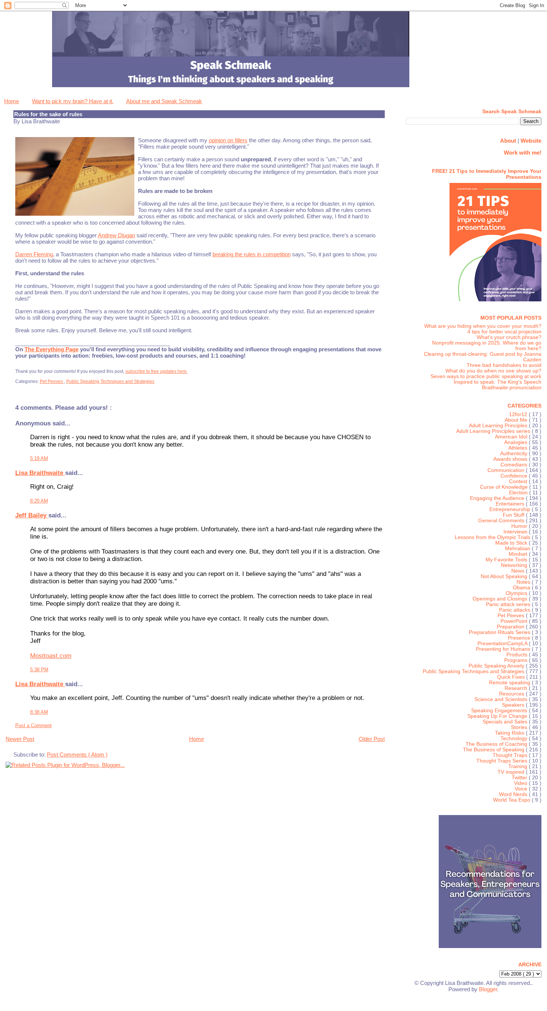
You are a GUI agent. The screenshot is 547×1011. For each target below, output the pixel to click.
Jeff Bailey (31, 515)
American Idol (512, 437)
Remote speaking (510, 682)
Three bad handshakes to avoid (504, 365)
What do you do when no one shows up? (493, 371)
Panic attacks (515, 610)
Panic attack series (509, 604)
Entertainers (511, 504)
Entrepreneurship (510, 509)
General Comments (502, 520)
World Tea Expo (512, 800)
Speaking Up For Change (498, 716)
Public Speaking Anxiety (497, 666)
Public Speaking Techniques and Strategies (110, 381)
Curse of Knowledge (504, 487)
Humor (520, 526)
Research (517, 688)
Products (517, 654)
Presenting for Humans (504, 649)
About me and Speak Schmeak (164, 101)
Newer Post (20, 739)
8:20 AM (39, 501)
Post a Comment (33, 725)
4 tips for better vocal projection (504, 332)
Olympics (517, 593)
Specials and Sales (506, 722)
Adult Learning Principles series (494, 431)
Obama (522, 587)
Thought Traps (511, 755)
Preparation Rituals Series (500, 632)
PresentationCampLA (503, 643)
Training (518, 766)
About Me (517, 420)
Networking (515, 565)
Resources (512, 694)
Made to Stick (512, 543)
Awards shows (511, 459)
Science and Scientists (501, 699)
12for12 (519, 414)
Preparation (511, 627)
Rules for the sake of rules (48, 114)
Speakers (514, 705)
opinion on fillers (228, 140)
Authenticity (514, 453)
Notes (524, 582)
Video (521, 783)
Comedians (514, 465)
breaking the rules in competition (251, 254)
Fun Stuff (514, 515)
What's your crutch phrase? (509, 337)
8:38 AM (39, 712)
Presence (520, 638)
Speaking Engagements (500, 710)
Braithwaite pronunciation (511, 387)
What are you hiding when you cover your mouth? (482, 326)
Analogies (516, 442)
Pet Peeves (52, 381)
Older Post (372, 739)
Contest (519, 481)
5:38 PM (39, 669)
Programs (516, 660)
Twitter (520, 777)
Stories (520, 727)
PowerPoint (514, 621)
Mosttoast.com (50, 655)
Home (11, 101)
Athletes (518, 448)
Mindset (519, 554)
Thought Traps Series (502, 761)
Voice (522, 789)
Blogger (488, 989)
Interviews (516, 532)
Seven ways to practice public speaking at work (486, 376)
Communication (506, 470)
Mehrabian (518, 548)
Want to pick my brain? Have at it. (72, 101)
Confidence (514, 476)
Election (519, 492)
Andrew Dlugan (116, 235)
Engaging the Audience (498, 498)
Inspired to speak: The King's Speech (497, 382)
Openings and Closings (501, 599)
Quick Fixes (511, 677)
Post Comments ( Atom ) (77, 754)
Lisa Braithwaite (40, 472)
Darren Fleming (34, 254)
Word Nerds (514, 794)
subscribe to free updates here (156, 371)
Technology (514, 738)
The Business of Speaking (494, 749)
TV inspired (512, 772)
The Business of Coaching (497, 744)
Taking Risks (510, 733)
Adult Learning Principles (499, 425)
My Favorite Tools (507, 559)
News (518, 571)
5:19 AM (39, 458)
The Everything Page (52, 349)
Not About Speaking (505, 576)
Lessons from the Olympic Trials (493, 537)
